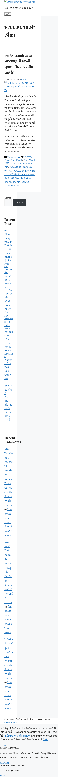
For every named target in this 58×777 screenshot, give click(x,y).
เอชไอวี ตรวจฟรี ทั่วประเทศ (18, 8)
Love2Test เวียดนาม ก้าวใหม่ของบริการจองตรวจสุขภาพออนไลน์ (8, 373)
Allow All (4, 762)
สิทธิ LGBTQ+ (11, 178)
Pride (6, 160)
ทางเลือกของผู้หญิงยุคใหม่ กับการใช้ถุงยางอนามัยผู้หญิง (8, 245)
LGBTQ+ (28, 157)
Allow (3, 745)
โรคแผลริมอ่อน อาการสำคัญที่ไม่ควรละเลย (8, 522)
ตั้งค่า (45, 739)
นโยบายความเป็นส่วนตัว (17, 735)
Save (2, 775)
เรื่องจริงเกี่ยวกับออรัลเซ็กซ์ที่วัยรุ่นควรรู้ (8, 408)
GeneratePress (11, 722)
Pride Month (16, 160)
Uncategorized (14, 157)
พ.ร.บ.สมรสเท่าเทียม (24, 170)
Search (7, 198)
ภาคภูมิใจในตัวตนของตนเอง (19, 174)
